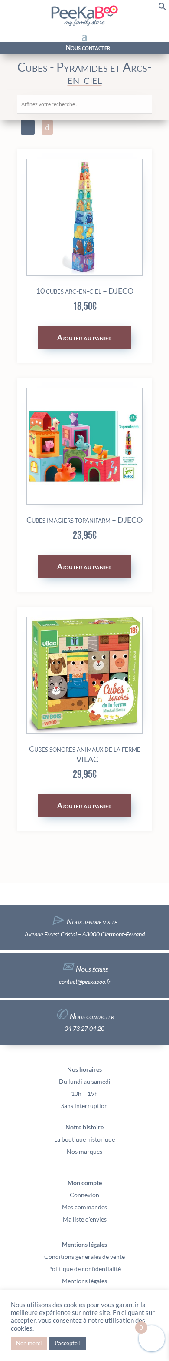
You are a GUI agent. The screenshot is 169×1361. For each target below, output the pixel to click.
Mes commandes (84, 1207)
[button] (162, 8)
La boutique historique (84, 1139)
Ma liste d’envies (85, 1219)
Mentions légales (84, 1281)
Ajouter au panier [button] (84, 337)
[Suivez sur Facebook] (11, 48)
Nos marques (84, 1151)
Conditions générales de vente (84, 1256)
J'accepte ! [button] (67, 1343)
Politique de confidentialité (84, 1268)
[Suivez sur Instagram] (21, 48)
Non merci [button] (29, 1343)
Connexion (84, 1194)
